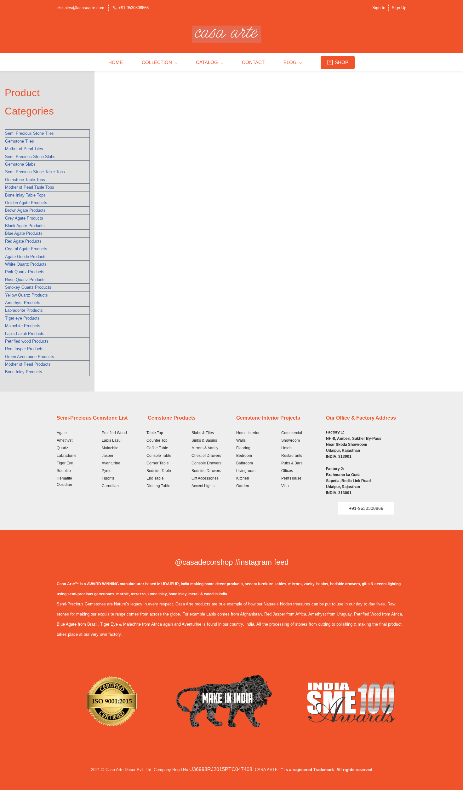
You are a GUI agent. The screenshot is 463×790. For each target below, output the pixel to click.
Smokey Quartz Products (28, 287)
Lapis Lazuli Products (24, 333)
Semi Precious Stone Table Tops (35, 171)
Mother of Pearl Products (28, 364)
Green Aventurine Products (29, 356)
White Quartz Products (26, 264)
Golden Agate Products (26, 202)
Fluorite (108, 478)
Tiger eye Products (22, 318)
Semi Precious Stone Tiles (29, 133)
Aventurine (111, 463)
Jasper (107, 455)
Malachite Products (22, 325)
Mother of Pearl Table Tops (29, 187)
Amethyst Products (22, 302)
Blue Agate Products (24, 233)
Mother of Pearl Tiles (24, 148)
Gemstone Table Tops (25, 179)
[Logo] (226, 34)
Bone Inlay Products (23, 371)
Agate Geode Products (26, 256)
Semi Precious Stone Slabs (30, 156)
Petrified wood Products (27, 341)
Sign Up (399, 7)
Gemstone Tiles (19, 141)
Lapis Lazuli (112, 440)
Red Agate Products (23, 241)
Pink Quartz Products (24, 271)
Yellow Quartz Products (26, 295)
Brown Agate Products (25, 210)
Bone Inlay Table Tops (25, 195)
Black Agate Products (25, 225)
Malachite (110, 448)
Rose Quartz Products (25, 279)
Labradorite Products (24, 310)
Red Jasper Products (24, 348)
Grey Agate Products (24, 218)
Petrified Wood (114, 433)
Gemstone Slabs (20, 164)
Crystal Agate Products (26, 248)
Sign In (378, 7)
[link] (111, 679)
